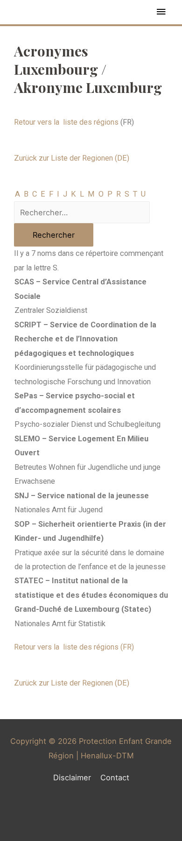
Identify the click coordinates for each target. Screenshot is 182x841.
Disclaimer (72, 777)
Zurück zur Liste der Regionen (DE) (71, 158)
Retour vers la (66, 122)
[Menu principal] (161, 12)
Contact (114, 777)
